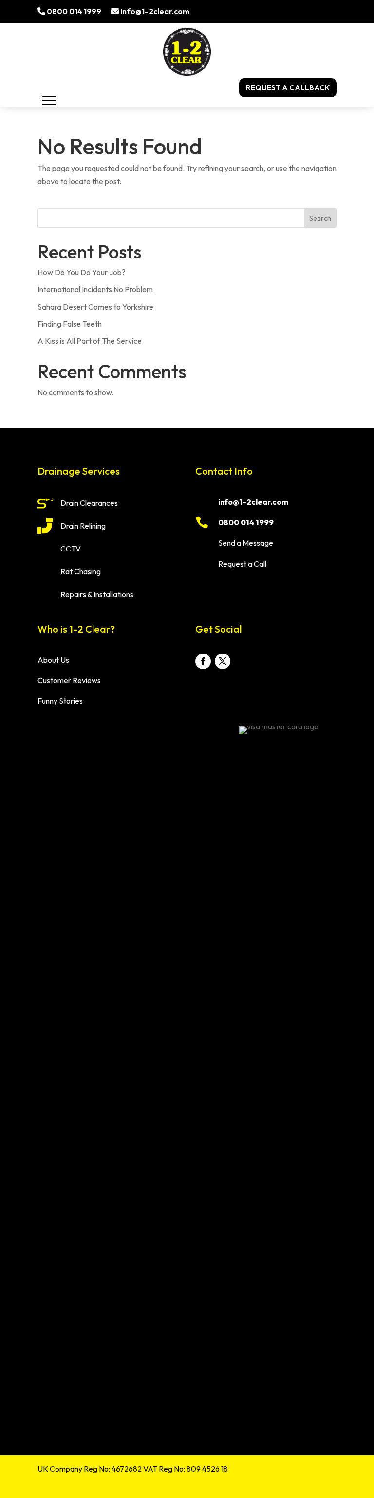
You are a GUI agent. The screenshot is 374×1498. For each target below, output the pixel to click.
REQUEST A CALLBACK (288, 87)
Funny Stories (60, 701)
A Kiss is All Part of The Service (89, 340)
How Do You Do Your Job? (81, 272)
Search (320, 218)
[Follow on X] (222, 661)
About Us (53, 660)
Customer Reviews (69, 680)
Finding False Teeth (69, 323)
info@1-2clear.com (154, 11)
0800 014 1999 (73, 11)
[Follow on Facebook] (203, 661)
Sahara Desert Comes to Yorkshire (95, 306)
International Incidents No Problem (95, 289)
